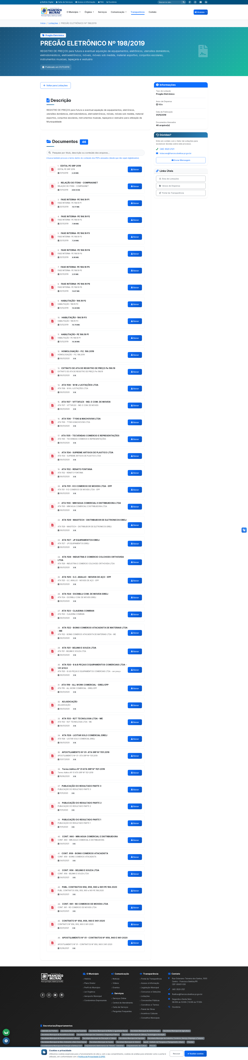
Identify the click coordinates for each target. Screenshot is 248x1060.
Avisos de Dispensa (171, 186)
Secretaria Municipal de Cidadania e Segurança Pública (98, 1035)
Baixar (136, 169)
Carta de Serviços (65, 2)
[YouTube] (200, 2)
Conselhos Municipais (150, 1018)
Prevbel (190, 1042)
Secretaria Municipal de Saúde (101, 1042)
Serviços (102, 12)
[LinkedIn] (206, 2)
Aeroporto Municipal (93, 996)
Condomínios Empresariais (95, 1000)
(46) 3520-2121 (167, 149)
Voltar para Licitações (57, 85)
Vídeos (116, 983)
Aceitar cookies (197, 1054)
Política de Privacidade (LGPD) (91, 1056)
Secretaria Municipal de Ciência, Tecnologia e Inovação (144, 1035)
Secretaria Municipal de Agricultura (176, 1031)
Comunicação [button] (118, 12)
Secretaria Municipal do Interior (128, 1042)
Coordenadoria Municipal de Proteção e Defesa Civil (62, 1046)
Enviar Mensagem (182, 160)
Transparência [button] (138, 12)
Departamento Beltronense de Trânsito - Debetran (104, 1046)
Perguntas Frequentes (122, 1011)
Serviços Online (119, 998)
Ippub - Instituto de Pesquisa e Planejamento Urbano (164, 1042)
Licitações (53, 23)
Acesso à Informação (86, 2)
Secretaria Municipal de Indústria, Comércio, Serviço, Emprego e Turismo (175, 1038)
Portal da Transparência (173, 193)
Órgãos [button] (88, 12)
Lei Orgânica (89, 992)
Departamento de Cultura (136, 1046)
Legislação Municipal (150, 987)
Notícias (116, 979)
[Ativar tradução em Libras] (6, 1032)
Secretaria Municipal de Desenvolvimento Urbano (60, 1038)
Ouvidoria (112, 2)
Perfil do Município (92, 987)
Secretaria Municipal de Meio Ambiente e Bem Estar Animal (64, 1042)
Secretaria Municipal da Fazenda (73, 1031)
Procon (152, 1046)
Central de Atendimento (123, 1003)
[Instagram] (195, 2)
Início (43, 23)
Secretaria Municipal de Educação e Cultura (99, 1038)
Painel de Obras (148, 1009)
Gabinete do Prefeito (50, 1031)
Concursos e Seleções (151, 992)
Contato (152, 12)
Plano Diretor (89, 983)
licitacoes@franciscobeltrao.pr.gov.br (175, 153)
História (87, 979)
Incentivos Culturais (149, 1013)
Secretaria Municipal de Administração (145, 1031)
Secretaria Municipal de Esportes (131, 1038)
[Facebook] (189, 2)
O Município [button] (73, 12)
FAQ (102, 2)
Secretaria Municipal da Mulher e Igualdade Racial (108, 1031)
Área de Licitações (170, 179)
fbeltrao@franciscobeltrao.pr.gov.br (187, 994)
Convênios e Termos (150, 1005)
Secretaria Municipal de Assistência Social (58, 1035)
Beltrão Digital (47, 2)
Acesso (201, 12)
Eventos (116, 987)
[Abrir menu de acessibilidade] (6, 1041)
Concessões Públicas (150, 1000)
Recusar (176, 1054)
